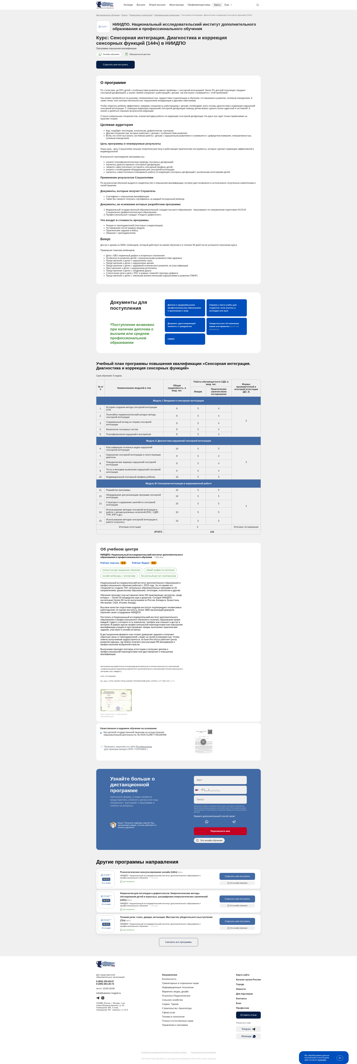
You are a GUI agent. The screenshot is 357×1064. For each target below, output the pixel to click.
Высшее (141, 5)
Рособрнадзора (144, 746)
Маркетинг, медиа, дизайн (175, 991)
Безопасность (169, 979)
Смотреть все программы (178, 942)
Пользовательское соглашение (203, 1052)
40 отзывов (106, 883)
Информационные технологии (178, 987)
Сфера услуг (168, 1012)
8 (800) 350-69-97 (105, 981)
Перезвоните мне (220, 831)
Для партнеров (244, 994)
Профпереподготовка (199, 5)
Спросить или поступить (115, 64)
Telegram (246, 1029)
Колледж (128, 5)
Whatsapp (246, 1036)
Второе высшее (157, 5)
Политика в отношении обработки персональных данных (164, 1052)
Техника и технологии (173, 1016)
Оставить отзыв (248, 1015)
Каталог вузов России (248, 979)
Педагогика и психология (140, 15)
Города (240, 984)
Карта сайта (242, 975)
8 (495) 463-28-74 (105, 984)
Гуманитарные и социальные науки (180, 983)
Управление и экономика (175, 1025)
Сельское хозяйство (172, 1000)
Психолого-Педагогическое (176, 996)
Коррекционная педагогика (167, 15)
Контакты (241, 998)
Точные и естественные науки (177, 1021)
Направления (169, 975)
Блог (239, 1003)
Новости (241, 989)
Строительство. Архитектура (177, 1008)
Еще (227, 5)
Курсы (217, 5)
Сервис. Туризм (170, 1004)
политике (322, 1060)
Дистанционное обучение (108, 15)
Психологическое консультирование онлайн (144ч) (148, 872)
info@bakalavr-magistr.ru (108, 993)
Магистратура (176, 5)
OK (340, 1058)
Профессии (242, 1008)
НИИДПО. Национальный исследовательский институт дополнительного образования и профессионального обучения (184, 26)
